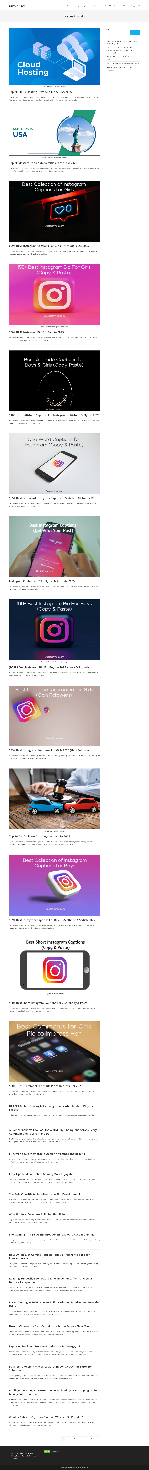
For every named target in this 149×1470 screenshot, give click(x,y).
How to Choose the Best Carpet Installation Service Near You (49, 1326)
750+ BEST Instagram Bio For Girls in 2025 (36, 332)
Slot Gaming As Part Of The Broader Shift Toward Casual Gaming (51, 1234)
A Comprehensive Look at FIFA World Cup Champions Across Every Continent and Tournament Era (120, 50)
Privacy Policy (15, 1456)
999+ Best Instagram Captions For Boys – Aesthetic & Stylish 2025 (52, 920)
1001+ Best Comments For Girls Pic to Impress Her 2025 (45, 1086)
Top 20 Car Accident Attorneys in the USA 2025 (39, 836)
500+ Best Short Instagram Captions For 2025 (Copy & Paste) (48, 1003)
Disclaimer (30, 1453)
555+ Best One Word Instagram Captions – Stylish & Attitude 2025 (52, 498)
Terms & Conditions (29, 1456)
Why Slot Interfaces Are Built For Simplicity (37, 1214)
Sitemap (14, 1459)
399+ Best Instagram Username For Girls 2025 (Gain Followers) (50, 750)
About (22, 1453)
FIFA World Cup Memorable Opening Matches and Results (47, 1154)
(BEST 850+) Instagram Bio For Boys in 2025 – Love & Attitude (49, 667)
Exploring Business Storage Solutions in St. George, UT (44, 1346)
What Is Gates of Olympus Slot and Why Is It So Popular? (46, 1417)
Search (109, 29)
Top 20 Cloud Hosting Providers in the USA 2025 (40, 92)
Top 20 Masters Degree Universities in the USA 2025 (43, 163)
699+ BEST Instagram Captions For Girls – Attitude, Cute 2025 (49, 246)
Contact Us (15, 1453)
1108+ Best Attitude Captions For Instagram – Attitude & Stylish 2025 (54, 415)
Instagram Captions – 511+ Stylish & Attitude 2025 (42, 581)
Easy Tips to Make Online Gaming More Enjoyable (41, 1174)
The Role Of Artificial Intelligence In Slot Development (44, 1194)
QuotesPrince (17, 6)
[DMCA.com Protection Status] (51, 1451)
